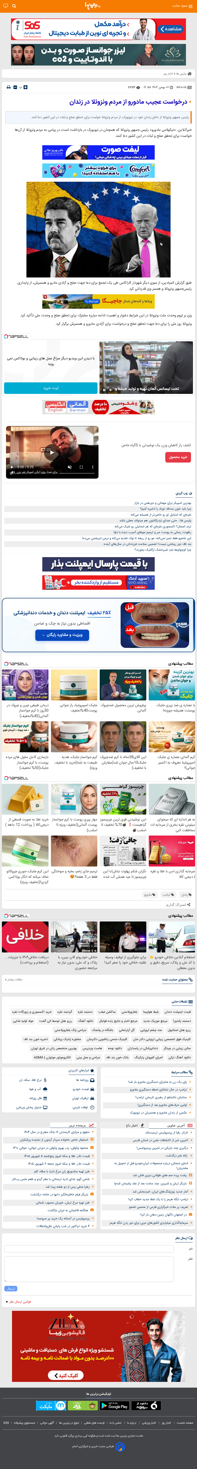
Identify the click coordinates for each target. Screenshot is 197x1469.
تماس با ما (116, 1423)
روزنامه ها (82, 1080)
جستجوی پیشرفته (24, 1423)
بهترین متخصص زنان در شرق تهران (54, 1048)
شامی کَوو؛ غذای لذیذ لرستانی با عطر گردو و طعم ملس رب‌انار (51, 1179)
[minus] (15, 87)
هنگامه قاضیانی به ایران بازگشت (68, 1210)
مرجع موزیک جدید (155, 1021)
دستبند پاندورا (182, 1021)
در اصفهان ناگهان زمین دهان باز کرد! (163, 1214)
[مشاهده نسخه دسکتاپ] (5, 6)
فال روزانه (36, 1098)
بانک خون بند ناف (117, 1057)
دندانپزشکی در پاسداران (143, 1048)
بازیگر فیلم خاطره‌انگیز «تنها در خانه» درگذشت (59, 1194)
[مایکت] (51, 1406)
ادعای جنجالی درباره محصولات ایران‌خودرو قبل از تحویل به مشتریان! (151, 1166)
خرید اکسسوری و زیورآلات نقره (32, 1012)
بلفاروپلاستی (129, 1012)
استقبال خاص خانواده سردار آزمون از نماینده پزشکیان (54, 1140)
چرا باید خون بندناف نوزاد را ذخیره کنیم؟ (165, 508)
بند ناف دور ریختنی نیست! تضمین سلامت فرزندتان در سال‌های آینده (147, 544)
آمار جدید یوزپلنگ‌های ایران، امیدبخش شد (160, 1191)
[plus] (25, 87)
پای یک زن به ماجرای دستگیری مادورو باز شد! (157, 1082)
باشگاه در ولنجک (102, 1030)
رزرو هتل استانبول (179, 1030)
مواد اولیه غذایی (23, 1021)
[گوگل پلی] (114, 1406)
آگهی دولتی (47, 1423)
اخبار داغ (132, 1125)
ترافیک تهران (80, 1098)
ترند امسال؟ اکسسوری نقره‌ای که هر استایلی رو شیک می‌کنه (153, 526)
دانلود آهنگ (85, 1021)
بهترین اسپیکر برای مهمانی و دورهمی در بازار (162, 503)
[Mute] (111, 390)
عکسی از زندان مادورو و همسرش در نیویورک (158, 1112)
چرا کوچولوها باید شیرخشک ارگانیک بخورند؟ (163, 550)
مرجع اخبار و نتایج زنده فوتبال (118, 1021)
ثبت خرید (51, 388)
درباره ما (132, 1423)
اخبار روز (167, 1423)
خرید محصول (178, 457)
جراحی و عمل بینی (88, 1057)
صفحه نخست (185, 1423)
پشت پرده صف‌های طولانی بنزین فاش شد (160, 1175)
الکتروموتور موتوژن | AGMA (52, 1057)
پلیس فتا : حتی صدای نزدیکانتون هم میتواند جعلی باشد (155, 520)
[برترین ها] (92, 6)
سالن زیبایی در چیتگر (177, 1048)
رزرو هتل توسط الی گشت (55, 1021)
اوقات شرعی (81, 1107)
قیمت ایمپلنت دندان (178, 1012)
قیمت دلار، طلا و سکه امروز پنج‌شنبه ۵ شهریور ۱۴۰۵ (57, 1156)
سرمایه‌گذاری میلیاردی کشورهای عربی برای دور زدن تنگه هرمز (149, 1223)
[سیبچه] (146, 1406)
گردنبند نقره (64, 1012)
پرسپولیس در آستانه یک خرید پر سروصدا (63, 1218)
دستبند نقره (85, 1012)
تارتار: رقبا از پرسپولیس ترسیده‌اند (166, 1132)
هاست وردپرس (92, 1048)
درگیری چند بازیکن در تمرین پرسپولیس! (162, 1148)
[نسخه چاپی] (8, 87)
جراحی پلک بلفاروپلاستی (70, 1030)
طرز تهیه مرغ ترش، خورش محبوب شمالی (63, 1202)
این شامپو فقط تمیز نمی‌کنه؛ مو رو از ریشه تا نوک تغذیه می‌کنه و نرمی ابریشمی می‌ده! (136, 538)
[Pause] (104, 390)
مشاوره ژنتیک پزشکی (67, 1039)
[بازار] (83, 1406)
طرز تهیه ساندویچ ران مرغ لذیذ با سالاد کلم (62, 1171)
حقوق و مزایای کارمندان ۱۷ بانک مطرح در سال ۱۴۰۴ (57, 1132)
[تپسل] (6, 336)
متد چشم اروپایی (151, 1030)
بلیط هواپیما (151, 1012)
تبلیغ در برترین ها (69, 1423)
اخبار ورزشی (149, 1423)
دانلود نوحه (115, 1048)
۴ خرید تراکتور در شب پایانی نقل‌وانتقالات (63, 1226)
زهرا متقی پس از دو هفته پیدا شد (68, 1187)
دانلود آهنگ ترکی (179, 1057)
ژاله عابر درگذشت (177, 1155)
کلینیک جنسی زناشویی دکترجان (107, 1039)
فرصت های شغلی (94, 1423)
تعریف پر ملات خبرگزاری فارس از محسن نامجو (158, 1207)
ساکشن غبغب (107, 1012)
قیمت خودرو (81, 1089)
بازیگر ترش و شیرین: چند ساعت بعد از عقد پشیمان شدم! (150, 1183)
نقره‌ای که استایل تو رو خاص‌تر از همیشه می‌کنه (161, 514)
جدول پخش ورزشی (29, 1107)
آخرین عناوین (176, 1125)
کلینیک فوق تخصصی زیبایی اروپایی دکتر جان (162, 1039)
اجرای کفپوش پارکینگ (148, 1057)
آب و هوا (35, 1089)
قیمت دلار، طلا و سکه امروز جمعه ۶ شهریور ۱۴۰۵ (59, 1164)
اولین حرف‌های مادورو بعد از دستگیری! (162, 1105)
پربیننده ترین (77, 1125)
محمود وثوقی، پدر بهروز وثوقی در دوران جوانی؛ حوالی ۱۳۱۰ (50, 1148)
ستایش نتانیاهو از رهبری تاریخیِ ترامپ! (161, 1097)
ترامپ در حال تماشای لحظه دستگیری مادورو (158, 1089)
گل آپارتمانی (127, 1030)
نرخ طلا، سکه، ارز (30, 1080)
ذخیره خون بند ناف (36, 1039)
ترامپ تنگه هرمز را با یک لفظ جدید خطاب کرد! (158, 1199)
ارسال (11, 1288)
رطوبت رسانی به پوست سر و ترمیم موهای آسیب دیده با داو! (152, 532)
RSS (6, 1423)
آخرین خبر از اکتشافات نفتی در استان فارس (160, 1140)
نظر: (190, 1259)
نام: (191, 1249)
